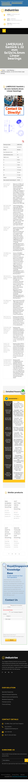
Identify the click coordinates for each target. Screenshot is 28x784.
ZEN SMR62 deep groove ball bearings (7, 254)
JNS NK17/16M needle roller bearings (7, 229)
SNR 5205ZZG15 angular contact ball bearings (8, 277)
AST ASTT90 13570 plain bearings (17, 505)
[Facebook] (2, 672)
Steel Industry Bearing (17, 3)
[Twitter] (5, 672)
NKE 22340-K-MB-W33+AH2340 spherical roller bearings (7, 207)
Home (3, 70)
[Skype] (8, 672)
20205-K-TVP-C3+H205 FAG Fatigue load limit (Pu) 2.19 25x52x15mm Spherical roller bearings (7, 347)
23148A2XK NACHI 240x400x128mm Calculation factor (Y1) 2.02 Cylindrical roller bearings (8, 362)
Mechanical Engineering (7, 699)
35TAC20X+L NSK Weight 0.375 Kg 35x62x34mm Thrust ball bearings (7, 330)
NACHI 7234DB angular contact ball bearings (17, 533)
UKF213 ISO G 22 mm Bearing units (7, 317)
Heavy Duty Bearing (6, 4)
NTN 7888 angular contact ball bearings (7, 302)
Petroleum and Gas (6, 702)
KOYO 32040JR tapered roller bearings (7, 185)
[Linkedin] (11, 672)
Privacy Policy (15, 774)
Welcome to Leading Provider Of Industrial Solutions (12, 1)
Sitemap (22, 774)
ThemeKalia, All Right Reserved (19, 776)
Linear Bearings (10, 70)
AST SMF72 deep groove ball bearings (8, 533)
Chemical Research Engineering (9, 694)
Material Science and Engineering (10, 697)
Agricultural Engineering (7, 692)
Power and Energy (6, 704)
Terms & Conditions (5, 774)
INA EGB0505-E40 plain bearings (9, 504)
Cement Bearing (5, 3)
